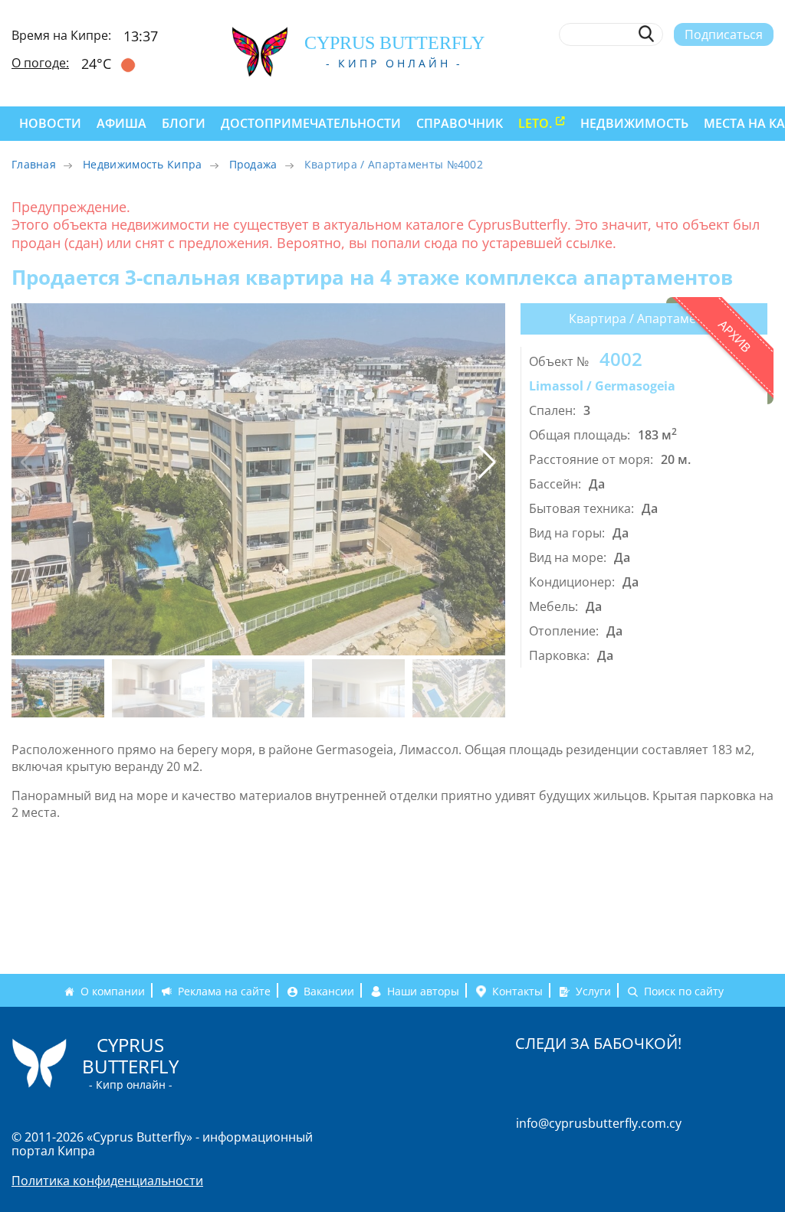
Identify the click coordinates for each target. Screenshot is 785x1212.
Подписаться (724, 34)
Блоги (183, 123)
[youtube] (766, 66)
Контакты (517, 991)
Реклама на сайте (224, 991)
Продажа (253, 164)
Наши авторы (423, 991)
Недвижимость (634, 123)
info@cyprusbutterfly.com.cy (599, 1123)
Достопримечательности (311, 123)
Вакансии (329, 991)
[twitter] (689, 66)
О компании (112, 991)
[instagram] (662, 66)
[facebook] (637, 66)
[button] (487, 462)
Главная (33, 164)
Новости (50, 123)
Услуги (593, 991)
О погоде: (40, 62)
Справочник (459, 123)
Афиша (121, 123)
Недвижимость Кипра (142, 164)
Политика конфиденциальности (107, 1180)
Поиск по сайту (684, 991)
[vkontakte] (740, 66)
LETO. (535, 123)
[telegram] (715, 66)
